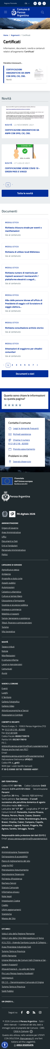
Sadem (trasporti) (10, 964)
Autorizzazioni (8, 587)
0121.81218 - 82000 (15, 729)
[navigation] (5, 12)
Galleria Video (8, 706)
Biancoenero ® (27, 1038)
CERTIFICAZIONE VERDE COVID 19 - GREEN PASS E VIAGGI (22, 170)
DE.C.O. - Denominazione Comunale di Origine (23, 982)
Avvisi (4, 673)
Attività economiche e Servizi (15, 710)
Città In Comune (21, 1031)
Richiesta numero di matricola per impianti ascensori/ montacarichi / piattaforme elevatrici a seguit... (21, 276)
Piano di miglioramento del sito (16, 861)
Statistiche (7, 914)
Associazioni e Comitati (12, 715)
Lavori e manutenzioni (12, 664)
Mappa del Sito (8, 918)
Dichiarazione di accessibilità (15, 856)
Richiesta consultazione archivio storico (24, 327)
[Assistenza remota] (31, 1031)
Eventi (5, 688)
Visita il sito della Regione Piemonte (18, 933)
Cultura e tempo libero (12, 596)
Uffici (4, 536)
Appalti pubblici (9, 582)
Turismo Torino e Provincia (13, 951)
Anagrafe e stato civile (12, 578)
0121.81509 (11, 732)
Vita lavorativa (8, 631)
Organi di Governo (10, 528)
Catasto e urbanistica (11, 591)
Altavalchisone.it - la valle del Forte (18, 969)
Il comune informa (10, 660)
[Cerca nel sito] (42, 12)
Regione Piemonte (10, 3)
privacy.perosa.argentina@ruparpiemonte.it (27, 838)
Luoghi (5, 692)
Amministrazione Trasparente (15, 852)
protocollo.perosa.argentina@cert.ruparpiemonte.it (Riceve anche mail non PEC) (25, 747)
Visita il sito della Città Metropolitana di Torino (23, 938)
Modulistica (12, 222)
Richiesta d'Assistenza (12, 878)
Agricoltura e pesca (10, 569)
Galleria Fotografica (10, 701)
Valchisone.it (7, 977)
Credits (5, 905)
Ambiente (6, 574)
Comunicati (7, 668)
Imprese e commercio (11, 609)
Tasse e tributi (8, 646)
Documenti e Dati (10, 541)
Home (5, 35)
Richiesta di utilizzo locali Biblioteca (22, 252)
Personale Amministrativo (14, 550)
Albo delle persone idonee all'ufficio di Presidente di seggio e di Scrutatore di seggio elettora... (23, 303)
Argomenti (15, 35)
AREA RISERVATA (25, 1045)
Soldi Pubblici (8, 991)
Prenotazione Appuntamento (15, 869)
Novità (9, 124)
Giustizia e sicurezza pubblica (15, 605)
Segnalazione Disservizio (13, 874)
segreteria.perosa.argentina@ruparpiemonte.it (23, 756)
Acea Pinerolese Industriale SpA (16, 946)
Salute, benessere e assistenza (16, 618)
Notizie (5, 651)
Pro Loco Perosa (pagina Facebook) (17, 973)
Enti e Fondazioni (10, 545)
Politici (5, 554)
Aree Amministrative (11, 532)
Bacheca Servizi (9, 883)
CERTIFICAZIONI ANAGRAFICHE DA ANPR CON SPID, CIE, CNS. (18, 73)
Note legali (7, 896)
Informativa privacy (10, 892)
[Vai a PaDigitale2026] (19, 513)
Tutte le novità (25, 193)
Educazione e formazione (13, 600)
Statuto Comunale (10, 887)
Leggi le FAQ (7, 865)
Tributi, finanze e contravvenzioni (17, 622)
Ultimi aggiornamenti (11, 909)
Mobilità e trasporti (10, 613)
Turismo (5, 627)
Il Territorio (6, 697)
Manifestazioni (8, 655)
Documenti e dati (25, 374)
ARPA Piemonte (9, 955)
